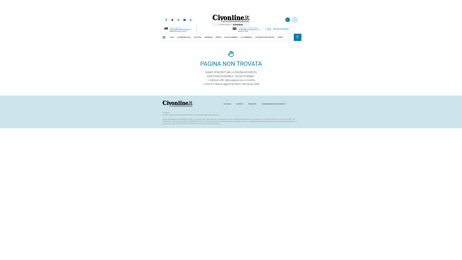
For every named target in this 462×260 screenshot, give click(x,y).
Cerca (287, 19)
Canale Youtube (184, 19)
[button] (295, 20)
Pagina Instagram (178, 19)
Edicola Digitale (281, 29)
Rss (190, 19)
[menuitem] (172, 37)
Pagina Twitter (172, 19)
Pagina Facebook (166, 19)
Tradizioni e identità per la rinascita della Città (180, 30)
